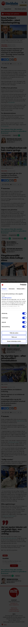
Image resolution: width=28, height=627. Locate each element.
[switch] (24, 318)
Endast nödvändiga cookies (14, 341)
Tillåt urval (14, 337)
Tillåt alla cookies (14, 332)
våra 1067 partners (7, 297)
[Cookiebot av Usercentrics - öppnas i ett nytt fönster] (20, 285)
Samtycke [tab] (4, 288)
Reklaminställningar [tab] (22, 288)
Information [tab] (12, 288)
